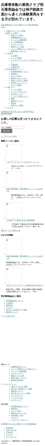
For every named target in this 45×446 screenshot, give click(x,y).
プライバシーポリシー (19, 420)
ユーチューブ (16, 400)
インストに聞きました (19, 96)
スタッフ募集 (16, 85)
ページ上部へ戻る (8, 316)
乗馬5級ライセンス (18, 51)
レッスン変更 (16, 90)
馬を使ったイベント (19, 83)
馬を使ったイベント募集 (20, 393)
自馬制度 (14, 65)
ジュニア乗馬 (16, 58)
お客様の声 (15, 67)
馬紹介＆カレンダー (19, 78)
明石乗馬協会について (19, 72)
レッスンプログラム (19, 92)
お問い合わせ (11, 430)
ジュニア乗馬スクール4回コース (23, 49)
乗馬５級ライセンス (19, 378)
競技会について (12, 312)
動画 (12, 99)
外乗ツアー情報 (17, 105)
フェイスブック (17, 396)
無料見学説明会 (17, 380)
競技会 (13, 103)
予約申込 (9, 432)
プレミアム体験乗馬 (19, 40)
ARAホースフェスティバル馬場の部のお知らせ (24, 285)
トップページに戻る (9, 136)
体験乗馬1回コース (18, 38)
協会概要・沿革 (17, 415)
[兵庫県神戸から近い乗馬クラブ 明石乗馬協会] (19, 25)
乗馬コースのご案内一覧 (10, 230)
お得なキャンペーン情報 (15, 31)
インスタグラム (17, 398)
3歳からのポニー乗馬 (19, 81)
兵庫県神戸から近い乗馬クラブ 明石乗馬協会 (18, 424)
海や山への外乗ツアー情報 (16, 310)
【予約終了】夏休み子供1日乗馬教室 (20, 220)
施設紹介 (14, 74)
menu (3, 27)
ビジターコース (17, 44)
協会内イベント (17, 101)
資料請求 (9, 428)
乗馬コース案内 (12, 33)
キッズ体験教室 (17, 42)
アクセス (9, 108)
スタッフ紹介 (16, 76)
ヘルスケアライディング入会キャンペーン (22, 162)
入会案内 (14, 56)
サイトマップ (11, 437)
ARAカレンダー (17, 94)
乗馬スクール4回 (17, 47)
